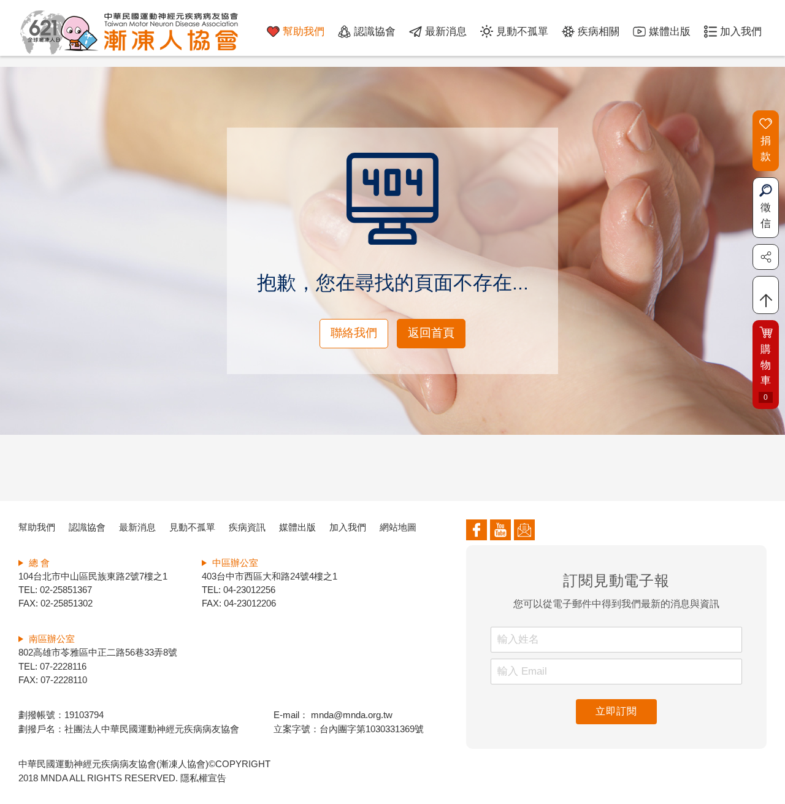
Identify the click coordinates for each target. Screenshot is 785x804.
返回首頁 (431, 332)
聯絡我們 (354, 332)
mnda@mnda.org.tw (350, 715)
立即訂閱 (616, 711)
